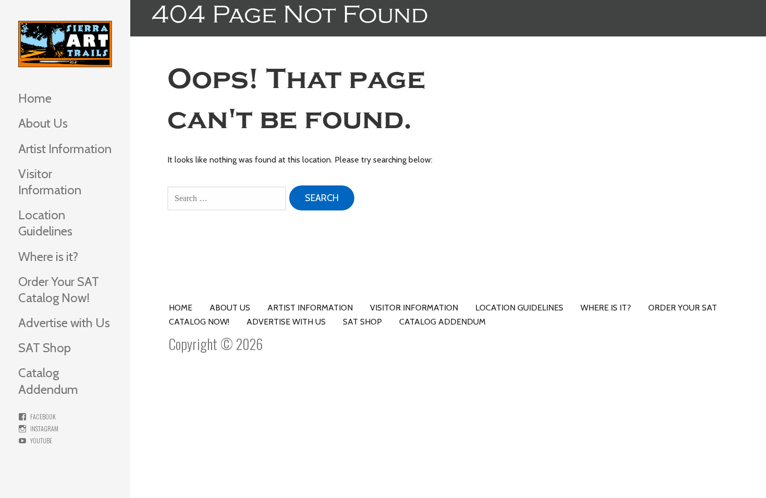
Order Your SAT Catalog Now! (58, 289)
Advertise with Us (64, 322)
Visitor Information (49, 181)
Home (35, 98)
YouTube (41, 440)
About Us (43, 123)
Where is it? (48, 256)
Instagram (44, 428)
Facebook (43, 416)
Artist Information (65, 148)
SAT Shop (44, 347)
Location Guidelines (45, 223)
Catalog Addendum (48, 380)
